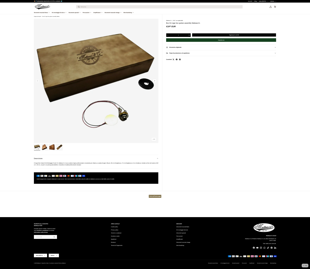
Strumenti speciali (74, 12)
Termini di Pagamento (116, 245)
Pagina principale (37, 16)
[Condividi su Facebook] (176, 59)
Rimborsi (113, 242)
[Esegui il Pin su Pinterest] (179, 59)
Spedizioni (113, 239)
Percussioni (86, 12)
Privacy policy (114, 230)
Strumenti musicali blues (41, 12)
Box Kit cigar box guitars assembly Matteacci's (51, 16)
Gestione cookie (115, 236)
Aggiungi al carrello (234, 35)
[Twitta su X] (173, 59)
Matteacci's (169, 20)
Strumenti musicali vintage (112, 12)
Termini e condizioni (116, 233)
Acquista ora (221, 40)
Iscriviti (250, 1)
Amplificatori (97, 12)
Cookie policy (114, 226)
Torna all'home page (155, 196)
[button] (275, 7)
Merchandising (128, 12)
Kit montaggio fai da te (58, 12)
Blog (255, 1)
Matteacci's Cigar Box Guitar (43, 263)
